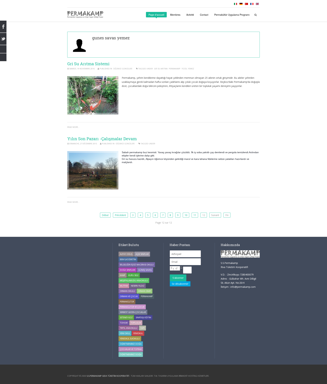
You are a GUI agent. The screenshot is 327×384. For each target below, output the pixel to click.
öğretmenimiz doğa (131, 354)
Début (105, 215)
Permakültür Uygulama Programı (232, 14)
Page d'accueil (156, 14)
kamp (122, 275)
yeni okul (125, 333)
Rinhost (183, 375)
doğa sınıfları (127, 269)
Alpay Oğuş (126, 254)
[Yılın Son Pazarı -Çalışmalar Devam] (92, 170)
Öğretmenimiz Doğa (131, 343)
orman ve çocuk (129, 296)
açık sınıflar (142, 254)
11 (194, 215)
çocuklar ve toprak (131, 349)
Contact (204, 14)
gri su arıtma (161, 68)
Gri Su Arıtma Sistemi (88, 63)
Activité (190, 14)
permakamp (174, 68)
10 (186, 215)
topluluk (136, 322)
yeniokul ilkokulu (130, 338)
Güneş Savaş (145, 269)
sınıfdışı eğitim (143, 317)
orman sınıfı (144, 291)
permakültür (127, 301)
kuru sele (133, 275)
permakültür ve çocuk (132, 306)
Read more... (73, 127)
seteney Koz (126, 317)
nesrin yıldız (137, 285)
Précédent (120, 215)
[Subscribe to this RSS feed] (257, 29)
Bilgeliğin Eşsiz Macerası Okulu (137, 264)
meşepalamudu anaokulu (134, 280)
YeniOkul (138, 333)
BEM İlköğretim (128, 259)
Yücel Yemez (188, 68)
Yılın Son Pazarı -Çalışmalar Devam (102, 138)
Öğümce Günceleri (122, 68)
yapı (142, 328)
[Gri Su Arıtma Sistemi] (92, 95)
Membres (175, 14)
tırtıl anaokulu (128, 328)
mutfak (124, 285)
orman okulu (127, 291)
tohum (124, 322)
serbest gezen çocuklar (133, 312)
